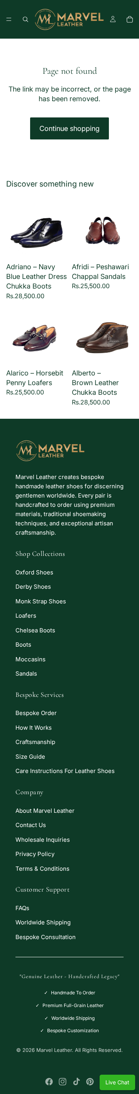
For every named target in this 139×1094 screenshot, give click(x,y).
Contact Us (30, 825)
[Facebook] (49, 1081)
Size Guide (30, 756)
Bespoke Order (36, 713)
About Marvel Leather (45, 810)
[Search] (25, 19)
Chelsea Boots (35, 630)
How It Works (33, 727)
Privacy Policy (34, 854)
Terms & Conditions (42, 868)
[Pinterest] (90, 1081)
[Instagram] (62, 1081)
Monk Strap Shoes (40, 601)
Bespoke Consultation (45, 937)
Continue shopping (69, 128)
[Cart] (129, 19)
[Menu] (9, 19)
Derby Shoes (33, 586)
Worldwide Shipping (43, 922)
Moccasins (30, 659)
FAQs (22, 908)
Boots (23, 644)
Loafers (25, 615)
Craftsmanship (35, 742)
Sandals (26, 673)
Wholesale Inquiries (42, 839)
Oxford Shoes (34, 572)
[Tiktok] (76, 1081)
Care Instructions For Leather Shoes (65, 771)
